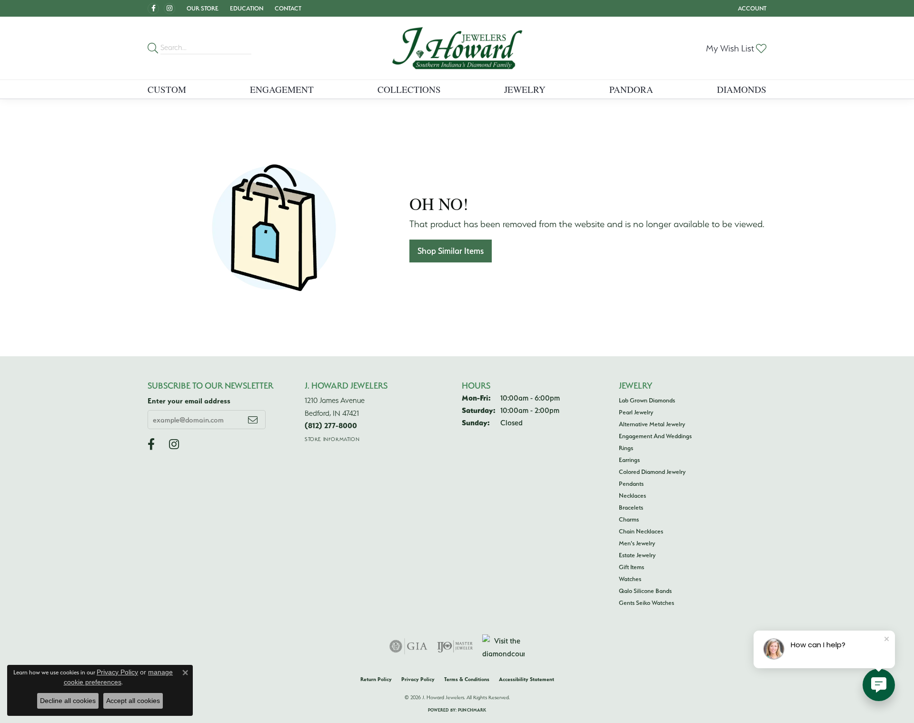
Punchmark (472, 710)
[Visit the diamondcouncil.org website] (503, 646)
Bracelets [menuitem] (631, 507)
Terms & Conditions (466, 679)
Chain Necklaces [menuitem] (641, 531)
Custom (167, 89)
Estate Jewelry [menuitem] (637, 555)
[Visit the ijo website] (455, 646)
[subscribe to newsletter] (252, 420)
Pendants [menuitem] (631, 483)
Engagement (282, 89)
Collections (409, 89)
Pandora (631, 89)
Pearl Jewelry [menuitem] (636, 412)
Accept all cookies (133, 700)
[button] (202, 8)
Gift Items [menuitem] (631, 567)
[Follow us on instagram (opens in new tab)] (169, 8)
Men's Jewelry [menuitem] (637, 543)
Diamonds (741, 89)
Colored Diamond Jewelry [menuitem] (652, 471)
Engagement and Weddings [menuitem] (655, 436)
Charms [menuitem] (629, 519)
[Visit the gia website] (408, 646)
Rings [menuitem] (626, 448)
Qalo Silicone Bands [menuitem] (645, 590)
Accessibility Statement (526, 679)
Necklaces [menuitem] (632, 495)
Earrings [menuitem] (629, 459)
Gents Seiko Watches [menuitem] (646, 602)
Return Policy (376, 679)
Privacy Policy (418, 679)
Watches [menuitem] (630, 578)
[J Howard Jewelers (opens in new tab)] (153, 8)
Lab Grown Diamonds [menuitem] (647, 400)
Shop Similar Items (450, 250)
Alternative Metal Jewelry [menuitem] (652, 424)
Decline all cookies (68, 700)
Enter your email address (189, 400)
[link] (287, 8)
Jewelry (525, 89)
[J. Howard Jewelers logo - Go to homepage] (457, 48)
